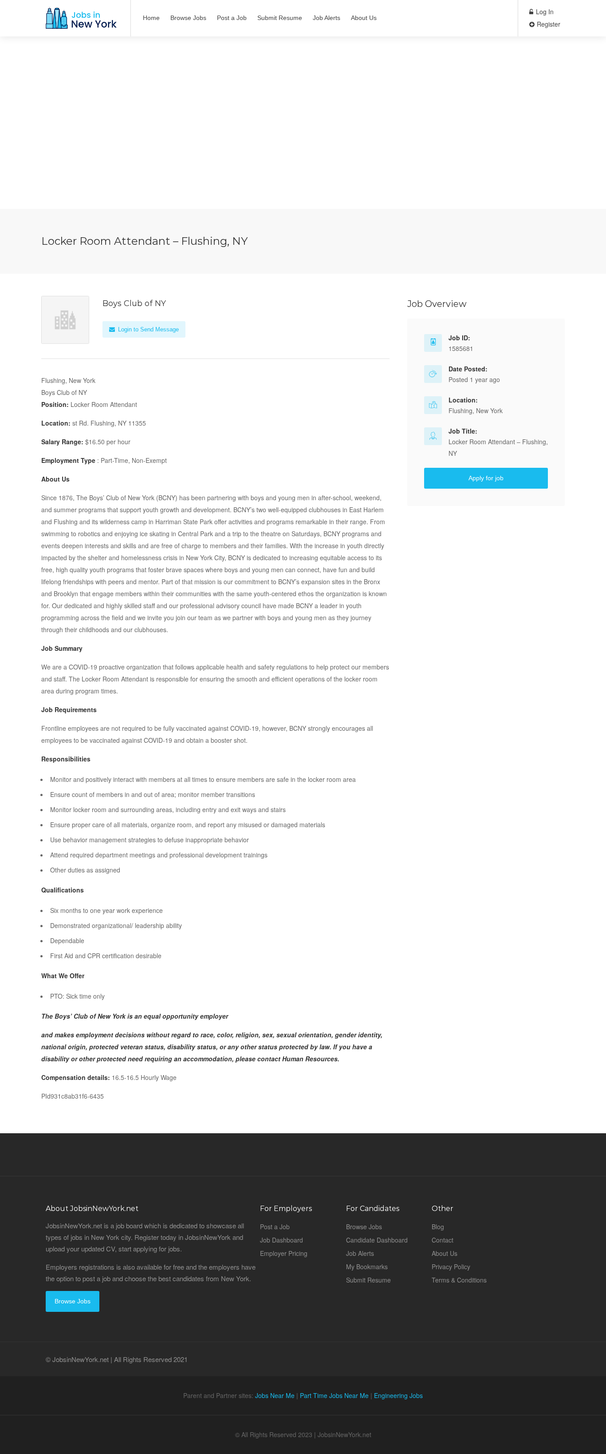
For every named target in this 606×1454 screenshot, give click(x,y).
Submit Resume (279, 17)
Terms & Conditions (459, 1279)
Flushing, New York (476, 410)
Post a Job (232, 17)
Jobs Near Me (275, 1395)
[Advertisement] (303, 146)
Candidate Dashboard (377, 1239)
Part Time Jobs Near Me (334, 1395)
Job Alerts (326, 17)
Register (547, 24)
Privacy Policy (451, 1266)
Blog (438, 1226)
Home (151, 17)
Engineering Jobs (398, 1395)
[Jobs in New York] (80, 22)
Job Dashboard (281, 1239)
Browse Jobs (188, 17)
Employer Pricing (283, 1253)
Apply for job (486, 478)
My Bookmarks (367, 1266)
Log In (544, 11)
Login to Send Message (147, 329)
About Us (364, 17)
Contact (442, 1239)
